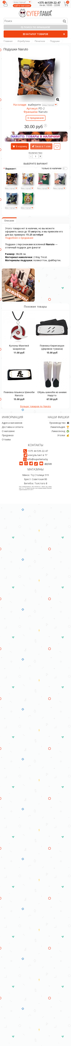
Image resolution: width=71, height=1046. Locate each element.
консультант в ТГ (38, 455)
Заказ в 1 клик (43, 146)
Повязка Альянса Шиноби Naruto (19, 394)
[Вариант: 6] (27, 198)
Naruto (43, 112)
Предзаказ (8, 435)
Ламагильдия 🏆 (59, 427)
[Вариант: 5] (11, 198)
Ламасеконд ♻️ (60, 431)
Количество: (36, 152)
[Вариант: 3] (43, 178)
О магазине (8, 431)
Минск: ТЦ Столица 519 (35, 475)
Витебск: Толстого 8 (35, 483)
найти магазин (22, 5)
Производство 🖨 (59, 422)
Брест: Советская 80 (35, 479)
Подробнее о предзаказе (19, 237)
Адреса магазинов (12, 422)
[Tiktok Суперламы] (36, 463)
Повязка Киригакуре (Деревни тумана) (52, 347)
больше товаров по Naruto (35, 406)
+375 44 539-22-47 (49, 2)
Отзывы (6, 439)
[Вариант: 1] (11, 178)
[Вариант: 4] (59, 178)
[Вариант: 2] (27, 178)
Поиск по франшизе (36, 27)
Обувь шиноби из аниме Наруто (52, 394)
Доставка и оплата (12, 427)
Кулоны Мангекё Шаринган (19, 347)
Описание (9, 220)
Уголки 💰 (63, 435)
